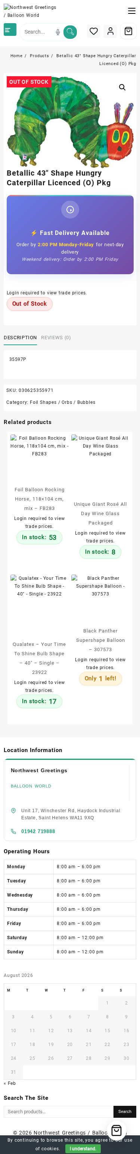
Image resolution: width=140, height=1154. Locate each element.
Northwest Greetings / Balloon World (80, 1133)
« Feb (10, 1083)
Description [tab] (20, 337)
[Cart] (128, 31)
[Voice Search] (58, 32)
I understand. (83, 1148)
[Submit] (70, 32)
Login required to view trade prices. (47, 293)
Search (124, 1111)
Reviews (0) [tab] (56, 337)
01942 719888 (38, 831)
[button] (122, 87)
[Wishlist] (93, 31)
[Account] (110, 31)
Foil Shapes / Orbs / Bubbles (62, 402)
